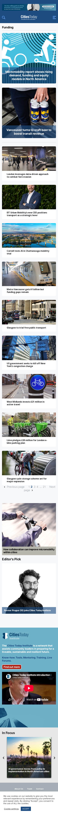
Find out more (12, 667)
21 (44, 486)
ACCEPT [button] (25, 809)
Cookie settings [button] (11, 809)
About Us (19, 789)
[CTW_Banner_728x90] (29, 9)
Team (29, 789)
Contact (40, 789)
